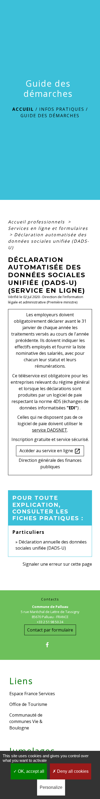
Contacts (50, 599)
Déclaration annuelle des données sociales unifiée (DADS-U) (51, 545)
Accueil (23, 109)
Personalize (51, 787)
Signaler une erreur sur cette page (57, 564)
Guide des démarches (50, 116)
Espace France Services (32, 694)
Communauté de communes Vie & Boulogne (25, 721)
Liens (21, 681)
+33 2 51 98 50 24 (50, 621)
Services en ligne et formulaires (48, 228)
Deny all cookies (72, 771)
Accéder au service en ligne (50, 451)
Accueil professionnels (37, 222)
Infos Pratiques (61, 109)
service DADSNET (49, 430)
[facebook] (50, 645)
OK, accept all (30, 771)
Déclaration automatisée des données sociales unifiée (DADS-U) (48, 241)
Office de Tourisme (28, 704)
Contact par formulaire (50, 630)
